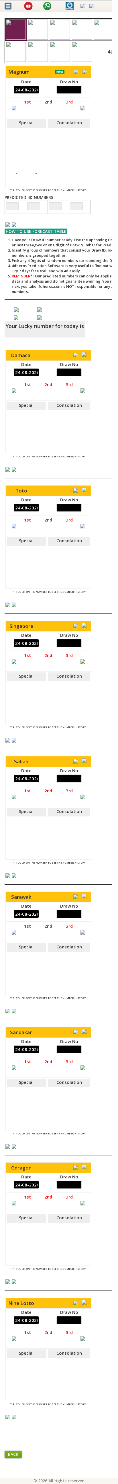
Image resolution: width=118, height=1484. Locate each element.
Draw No (69, 81)
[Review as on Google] (39, 309)
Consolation (69, 122)
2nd (48, 101)
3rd (69, 101)
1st (27, 101)
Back (13, 1454)
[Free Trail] (16, 309)
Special (26, 122)
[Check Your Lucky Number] (16, 317)
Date (26, 81)
